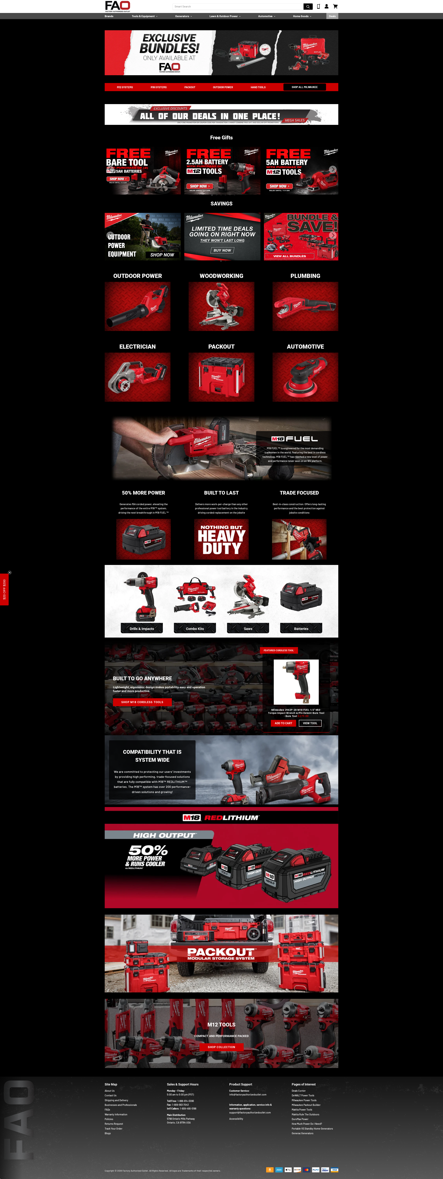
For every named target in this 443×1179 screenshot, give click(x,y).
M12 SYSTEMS (125, 87)
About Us (110, 1090)
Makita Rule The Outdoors (305, 1114)
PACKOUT (189, 87)
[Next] (333, 169)
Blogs (108, 1133)
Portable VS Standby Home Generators (312, 1128)
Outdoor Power (223, 87)
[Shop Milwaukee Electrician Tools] (137, 403)
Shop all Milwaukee (305, 87)
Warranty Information (116, 1114)
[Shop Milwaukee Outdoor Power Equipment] (137, 332)
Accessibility (236, 1118)
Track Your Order (113, 1128)
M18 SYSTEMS (159, 87)
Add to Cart (283, 723)
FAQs (107, 1109)
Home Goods (301, 16)
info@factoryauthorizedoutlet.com (247, 1094)
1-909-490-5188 (188, 1108)
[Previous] (110, 169)
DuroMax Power (300, 1119)
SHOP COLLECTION (221, 1047)
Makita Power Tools (302, 1109)
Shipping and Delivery (116, 1100)
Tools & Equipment (143, 16)
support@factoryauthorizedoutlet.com (250, 1112)
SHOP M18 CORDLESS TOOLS (142, 702)
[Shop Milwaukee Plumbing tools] (305, 332)
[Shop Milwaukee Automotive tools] (305, 403)
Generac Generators (302, 1133)
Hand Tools (258, 87)
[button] (4, 589)
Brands (109, 16)
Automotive (265, 16)
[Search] (308, 6)
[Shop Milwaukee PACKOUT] (221, 403)
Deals (332, 16)
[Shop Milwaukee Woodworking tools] (221, 332)
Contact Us (110, 1095)
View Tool (310, 723)
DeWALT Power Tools (303, 1095)
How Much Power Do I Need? (307, 1123)
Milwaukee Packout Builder (306, 1104)
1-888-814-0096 (186, 1100)
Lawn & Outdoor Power (224, 16)
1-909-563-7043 (180, 1104)
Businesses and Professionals (121, 1104)
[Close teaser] (9, 572)
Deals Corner (299, 1090)
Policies (109, 1119)
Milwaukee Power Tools (304, 1100)
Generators (182, 16)
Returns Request (114, 1123)
